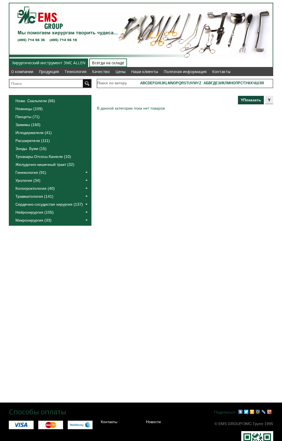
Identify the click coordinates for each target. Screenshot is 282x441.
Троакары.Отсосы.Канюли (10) (43, 156)
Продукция (49, 71)
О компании (22, 71)
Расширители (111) (32, 140)
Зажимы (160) (27, 124)
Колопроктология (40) (35, 188)
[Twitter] (246, 411)
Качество (101, 71)
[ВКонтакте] (240, 411)
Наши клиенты (144, 71)
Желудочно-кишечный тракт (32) (44, 164)
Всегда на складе (108, 62)
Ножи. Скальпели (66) (35, 101)
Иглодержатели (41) (33, 132)
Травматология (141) (34, 196)
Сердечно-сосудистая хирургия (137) (49, 204)
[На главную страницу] (38, 3)
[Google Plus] (269, 411)
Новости (153, 422)
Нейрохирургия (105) (34, 212)
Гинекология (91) (30, 172)
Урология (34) (27, 180)
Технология (75, 71)
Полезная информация (185, 71)
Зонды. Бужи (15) (31, 148)
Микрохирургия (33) (33, 220)
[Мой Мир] (258, 411)
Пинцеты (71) (27, 117)
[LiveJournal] (264, 411)
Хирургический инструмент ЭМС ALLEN (48, 62)
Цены (120, 71)
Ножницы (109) (29, 109)
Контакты (221, 71)
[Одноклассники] (252, 411)
